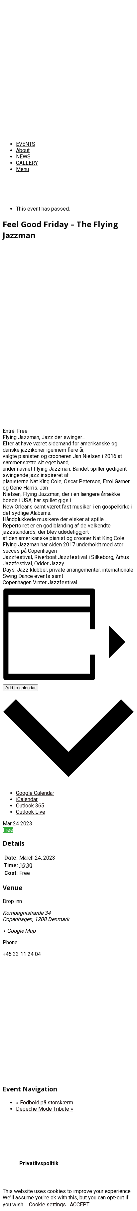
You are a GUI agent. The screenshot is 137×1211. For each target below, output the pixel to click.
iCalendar (27, 799)
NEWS (23, 156)
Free (8, 830)
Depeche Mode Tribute (44, 1109)
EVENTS (25, 144)
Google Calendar (35, 793)
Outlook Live (30, 812)
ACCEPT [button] (79, 1204)
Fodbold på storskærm (44, 1102)
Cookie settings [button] (47, 1204)
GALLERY (27, 163)
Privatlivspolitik (39, 1163)
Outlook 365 (30, 805)
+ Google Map (19, 931)
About (23, 150)
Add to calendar (20, 687)
